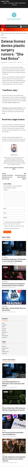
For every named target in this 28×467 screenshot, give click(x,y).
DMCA (16, 3)
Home (3, 323)
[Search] (26, 29)
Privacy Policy (11, 3)
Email (5, 213)
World (3, 326)
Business (4, 430)
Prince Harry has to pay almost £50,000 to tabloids (20, 176)
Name (5, 208)
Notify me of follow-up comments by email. (14, 226)
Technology (4, 332)
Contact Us (14, 4)
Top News (4, 325)
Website (5, 217)
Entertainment (4, 37)
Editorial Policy (22, 3)
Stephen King (4, 62)
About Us (5, 3)
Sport (3, 334)
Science (4, 330)
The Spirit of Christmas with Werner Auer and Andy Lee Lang (7, 176)
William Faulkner (12, 287)
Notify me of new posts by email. (12, 228)
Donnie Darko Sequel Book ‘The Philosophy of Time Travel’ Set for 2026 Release (13, 383)
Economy (4, 328)
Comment (5, 190)
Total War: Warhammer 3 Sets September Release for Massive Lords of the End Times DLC (14, 459)
